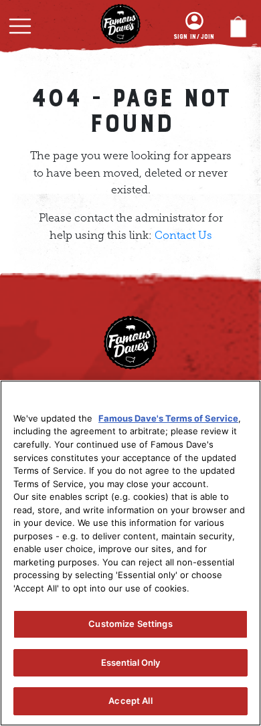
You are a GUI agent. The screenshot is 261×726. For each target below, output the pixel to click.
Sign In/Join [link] (193, 37)
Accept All (130, 700)
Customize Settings (130, 623)
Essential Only (131, 662)
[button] (20, 26)
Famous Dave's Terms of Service (168, 418)
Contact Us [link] (183, 235)
